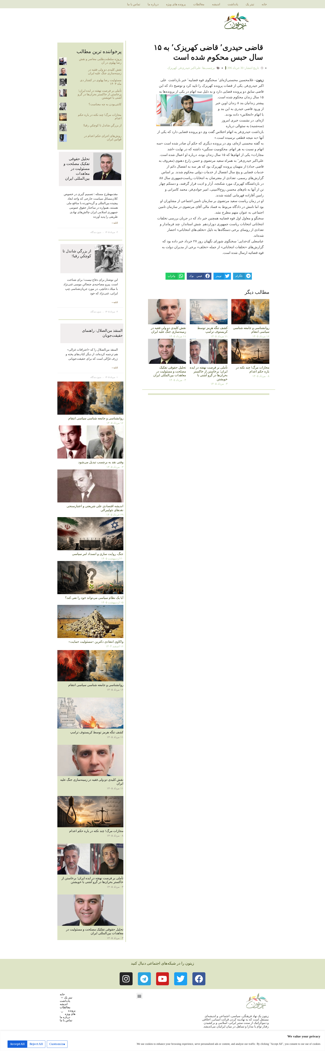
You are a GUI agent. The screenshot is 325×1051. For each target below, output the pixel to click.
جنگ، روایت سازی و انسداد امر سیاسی (97, 554)
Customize (57, 1044)
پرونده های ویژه (176, 4)
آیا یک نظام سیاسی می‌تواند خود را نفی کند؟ (94, 598)
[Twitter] (180, 978)
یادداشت (233, 4)
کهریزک (172, 67)
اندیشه (216, 4)
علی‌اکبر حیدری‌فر (189, 67)
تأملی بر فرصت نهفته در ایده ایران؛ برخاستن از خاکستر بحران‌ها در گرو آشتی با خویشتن (209, 373)
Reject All (36, 1044)
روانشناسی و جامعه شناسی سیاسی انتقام (251, 330)
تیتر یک (250, 4)
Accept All (17, 1044)
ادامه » (115, 223)
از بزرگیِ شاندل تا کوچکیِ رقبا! (102, 125)
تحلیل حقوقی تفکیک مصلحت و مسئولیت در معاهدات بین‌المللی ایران (169, 371)
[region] (162, 1041)
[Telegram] (144, 978)
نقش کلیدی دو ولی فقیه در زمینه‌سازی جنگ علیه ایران (168, 330)
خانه (264, 4)
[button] (139, 996)
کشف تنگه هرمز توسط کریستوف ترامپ (212, 330)
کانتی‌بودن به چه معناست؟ (105, 104)
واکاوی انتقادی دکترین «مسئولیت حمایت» (95, 641)
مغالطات (198, 4)
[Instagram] (126, 978)
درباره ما (153, 4)
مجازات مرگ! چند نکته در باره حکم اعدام (252, 369)
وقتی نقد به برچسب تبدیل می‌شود (100, 462)
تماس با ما (133, 4)
